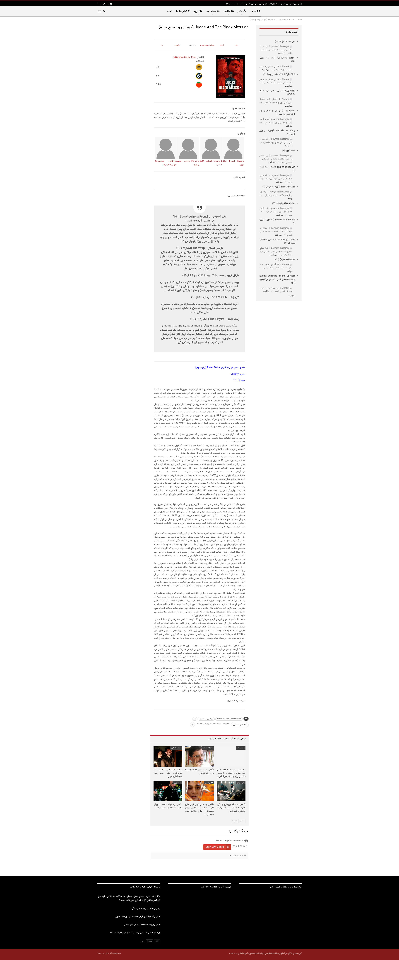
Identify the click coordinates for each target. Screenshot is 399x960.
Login (227, 841)
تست (169, 11)
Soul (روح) (290, 150)
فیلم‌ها (253, 11)
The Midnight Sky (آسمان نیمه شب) (277, 167)
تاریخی (205, 45)
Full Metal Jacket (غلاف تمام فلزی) (277, 58)
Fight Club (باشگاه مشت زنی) (282, 74)
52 (288, 94)
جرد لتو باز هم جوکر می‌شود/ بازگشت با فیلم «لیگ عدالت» (135, 933)
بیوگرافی (211, 45)
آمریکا (222, 45)
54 (293, 283)
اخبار (240, 11)
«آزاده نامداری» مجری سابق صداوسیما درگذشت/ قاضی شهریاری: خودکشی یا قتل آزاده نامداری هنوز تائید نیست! (128, 898)
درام (201, 45)
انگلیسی (177, 45)
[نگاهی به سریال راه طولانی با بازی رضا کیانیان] (199, 756)
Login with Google (214, 847)
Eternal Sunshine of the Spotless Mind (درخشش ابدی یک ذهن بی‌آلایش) (277, 277)
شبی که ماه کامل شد (286, 41)
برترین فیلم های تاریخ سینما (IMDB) (284, 4)
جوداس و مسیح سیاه (206, 719)
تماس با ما (181, 11)
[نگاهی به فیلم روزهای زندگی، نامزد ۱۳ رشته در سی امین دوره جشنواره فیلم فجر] (231, 791)
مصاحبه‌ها (211, 11)
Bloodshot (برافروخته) (285, 203)
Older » (291, 296)
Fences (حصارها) (287, 259)
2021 (237, 45)
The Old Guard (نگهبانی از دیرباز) (280, 187)
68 (293, 61)
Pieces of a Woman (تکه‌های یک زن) (277, 219)
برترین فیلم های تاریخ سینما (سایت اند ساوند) (245, 4)
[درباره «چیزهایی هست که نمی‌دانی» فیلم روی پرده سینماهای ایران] (168, 756)
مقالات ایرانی (208, 747)
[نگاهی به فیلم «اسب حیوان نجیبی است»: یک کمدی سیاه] (168, 791)
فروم (196, 11)
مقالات (227, 11)
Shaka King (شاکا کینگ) (184, 57)
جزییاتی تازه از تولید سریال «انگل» (145, 908)
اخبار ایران (241, 747)
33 (277, 259)
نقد (195, 719)
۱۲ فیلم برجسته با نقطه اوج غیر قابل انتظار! (142, 925)
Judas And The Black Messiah (229, 719)
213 (266, 74)
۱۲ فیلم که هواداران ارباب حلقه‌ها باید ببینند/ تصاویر (137, 916)
